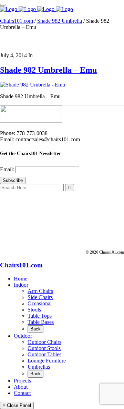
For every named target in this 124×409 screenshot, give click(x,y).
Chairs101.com (16, 21)
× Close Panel (17, 405)
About (21, 387)
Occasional (40, 303)
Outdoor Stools (44, 348)
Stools (34, 310)
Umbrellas (39, 367)
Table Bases (41, 322)
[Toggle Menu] (3, 5)
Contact (22, 393)
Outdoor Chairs (44, 342)
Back (35, 328)
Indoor (21, 285)
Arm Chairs (40, 291)
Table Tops (40, 316)
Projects (22, 381)
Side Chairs (40, 297)
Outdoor (23, 336)
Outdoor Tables (44, 354)
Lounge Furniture (47, 361)
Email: (8, 169)
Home (20, 279)
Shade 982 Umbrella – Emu (48, 69)
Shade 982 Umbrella (59, 21)
